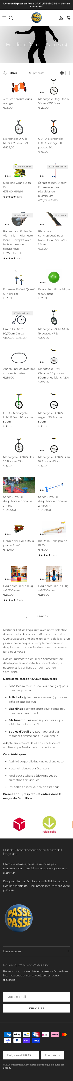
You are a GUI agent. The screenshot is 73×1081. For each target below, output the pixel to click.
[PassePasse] (36, 18)
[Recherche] (13, 18)
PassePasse (17, 1064)
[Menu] (4, 18)
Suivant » (42, 616)
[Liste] (67, 73)
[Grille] (62, 73)
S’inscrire (37, 1008)
